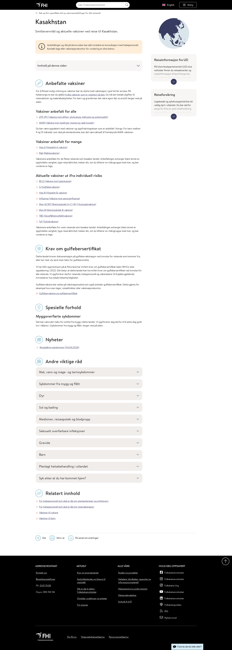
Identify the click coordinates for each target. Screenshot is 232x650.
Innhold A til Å (125, 601)
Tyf (48, 221)
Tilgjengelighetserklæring (93, 636)
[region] (93, 47)
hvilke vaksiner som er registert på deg (85, 94)
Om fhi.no (72, 636)
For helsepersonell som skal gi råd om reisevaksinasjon (66, 507)
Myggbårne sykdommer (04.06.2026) (59, 347)
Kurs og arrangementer (88, 572)
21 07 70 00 (45, 585)
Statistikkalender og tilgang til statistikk (91, 581)
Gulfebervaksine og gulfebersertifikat (58, 293)
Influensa (59, 198)
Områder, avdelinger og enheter (92, 598)
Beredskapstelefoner (45, 579)
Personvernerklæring (118, 636)
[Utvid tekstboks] (174, 82)
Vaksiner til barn (47, 518)
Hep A (53, 147)
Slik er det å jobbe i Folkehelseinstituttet (86, 590)
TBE (55, 215)
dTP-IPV (73, 117)
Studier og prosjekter (128, 572)
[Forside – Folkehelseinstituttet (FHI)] (41, 5)
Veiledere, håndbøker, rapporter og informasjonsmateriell (134, 581)
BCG (55, 181)
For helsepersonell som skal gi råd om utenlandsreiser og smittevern (73, 501)
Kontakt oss (41, 572)
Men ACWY (67, 204)
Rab (49, 153)
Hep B (53, 192)
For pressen (82, 604)
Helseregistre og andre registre (132, 588)
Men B (56, 210)
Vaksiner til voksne (48, 512)
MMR (66, 122)
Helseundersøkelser (127, 595)
